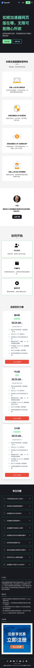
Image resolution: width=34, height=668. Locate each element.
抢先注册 (6, 41)
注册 (28, 2)
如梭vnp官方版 (7, 665)
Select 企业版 (17, 475)
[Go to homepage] (6, 2)
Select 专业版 (17, 418)
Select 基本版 (17, 362)
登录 (23, 2)
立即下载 (17, 217)
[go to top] (29, 662)
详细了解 (17, 41)
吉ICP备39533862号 (25, 665)
